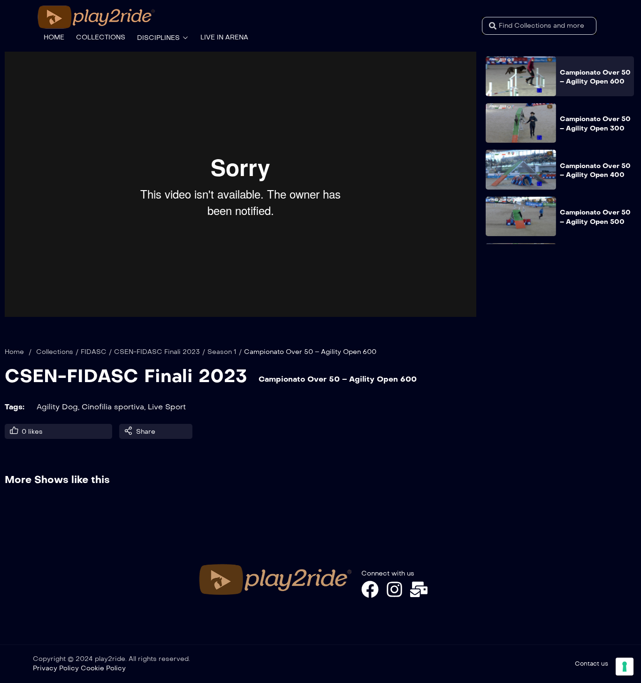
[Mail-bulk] (418, 589)
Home (14, 352)
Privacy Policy (56, 668)
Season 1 (222, 352)
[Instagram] (394, 589)
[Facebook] (370, 589)
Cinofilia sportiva (113, 406)
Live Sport (167, 406)
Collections (54, 352)
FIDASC (94, 352)
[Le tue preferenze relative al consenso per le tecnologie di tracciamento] (624, 666)
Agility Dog (57, 406)
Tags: (14, 406)
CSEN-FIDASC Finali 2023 (157, 352)
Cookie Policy (103, 668)
